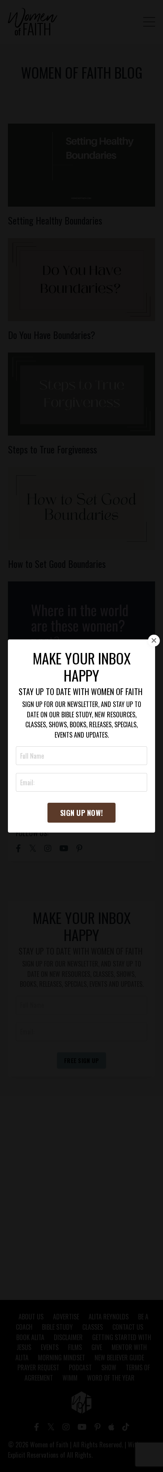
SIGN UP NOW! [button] (81, 813)
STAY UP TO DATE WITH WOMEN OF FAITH (80, 691)
